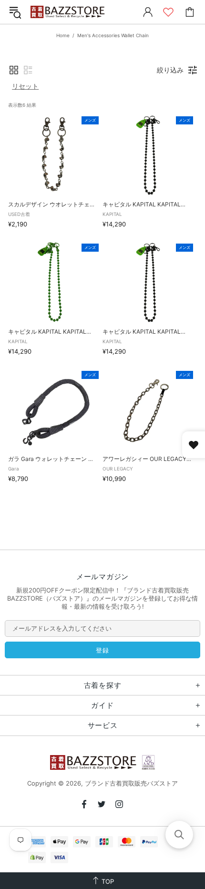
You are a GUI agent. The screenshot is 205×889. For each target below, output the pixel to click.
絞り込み (170, 70)
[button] (14, 70)
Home (63, 35)
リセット (25, 86)
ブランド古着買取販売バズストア (69, 12)
